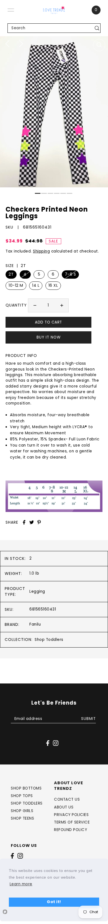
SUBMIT (88, 718)
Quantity (16, 305)
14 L (35, 285)
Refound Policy (70, 829)
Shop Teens (22, 818)
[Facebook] (12, 856)
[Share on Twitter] (31, 522)
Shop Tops (22, 795)
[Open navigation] (10, 10)
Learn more (21, 884)
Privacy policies (71, 814)
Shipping (41, 251)
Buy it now (49, 337)
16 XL (53, 285)
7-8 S (70, 274)
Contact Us (67, 799)
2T (11, 274)
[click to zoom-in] (99, 45)
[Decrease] (35, 305)
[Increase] (61, 305)
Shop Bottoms (26, 788)
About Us (63, 807)
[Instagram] (20, 856)
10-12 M (16, 285)
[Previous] (7, 43)
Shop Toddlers (49, 639)
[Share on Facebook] (24, 522)
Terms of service (72, 822)
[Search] (97, 28)
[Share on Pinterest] (39, 522)
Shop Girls (22, 810)
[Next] (21, 43)
